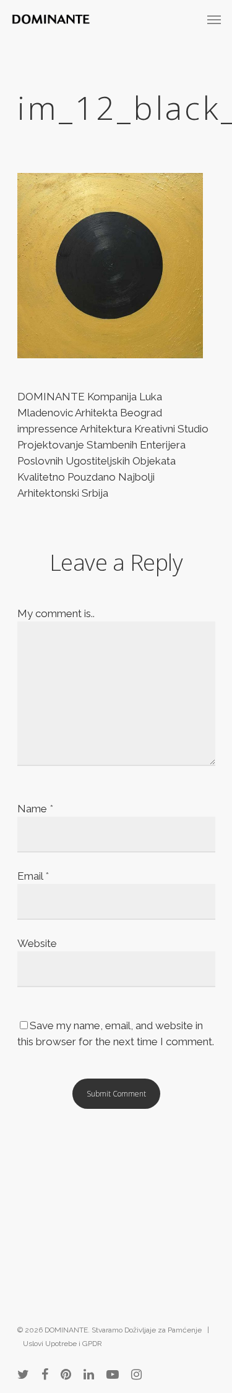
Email (33, 876)
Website (37, 943)
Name (35, 808)
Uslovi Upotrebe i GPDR (62, 1343)
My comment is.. (56, 613)
